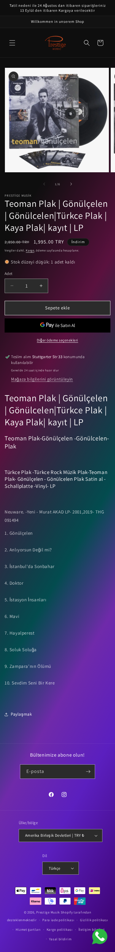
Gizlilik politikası (94, 920)
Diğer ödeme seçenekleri (57, 340)
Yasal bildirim (60, 939)
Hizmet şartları (28, 929)
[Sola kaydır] (44, 184)
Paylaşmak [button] (21, 714)
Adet (9, 273)
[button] (12, 43)
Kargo (30, 250)
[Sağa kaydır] (71, 184)
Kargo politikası (60, 929)
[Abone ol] (88, 771)
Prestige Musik (48, 912)
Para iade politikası (58, 920)
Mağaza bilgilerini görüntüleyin (42, 379)
